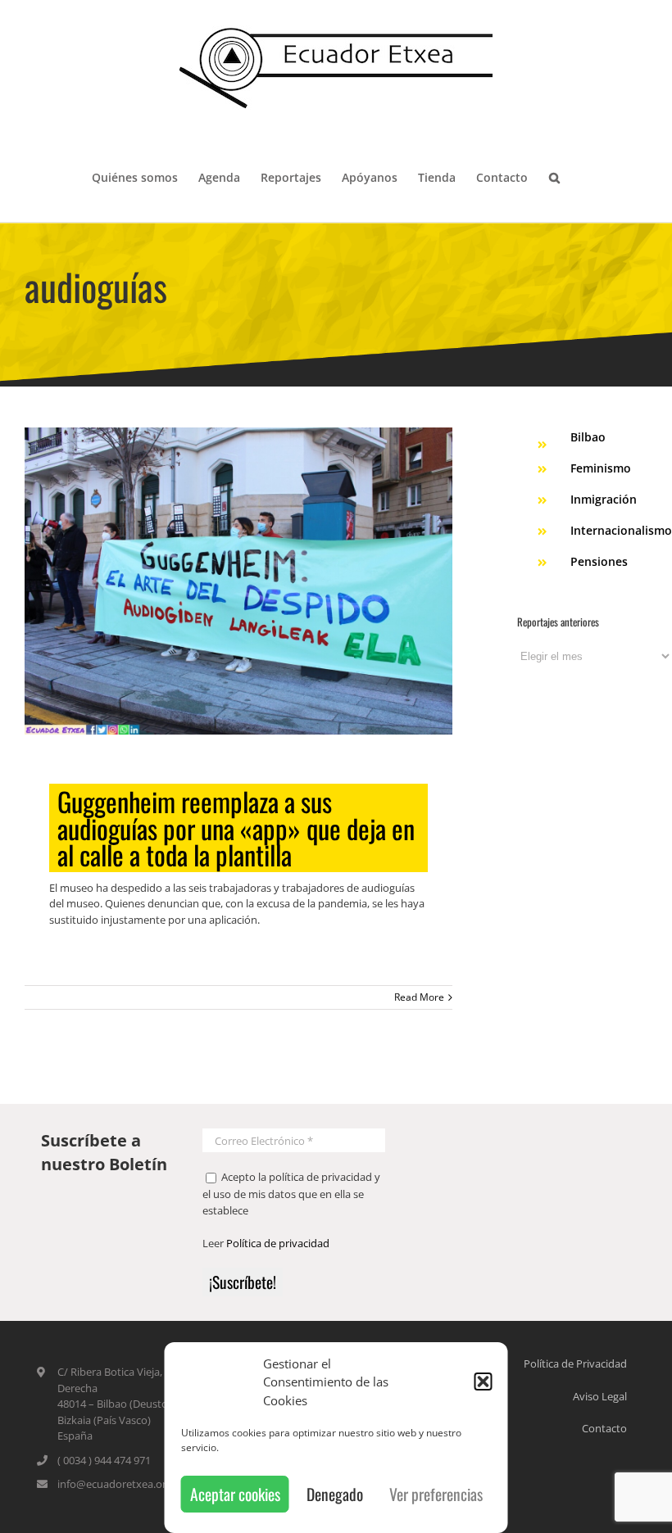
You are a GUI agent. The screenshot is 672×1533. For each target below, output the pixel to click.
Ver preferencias (436, 1494)
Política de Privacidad (575, 1363)
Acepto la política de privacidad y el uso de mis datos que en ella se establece (291, 1193)
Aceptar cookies (235, 1494)
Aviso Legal (600, 1396)
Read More (419, 997)
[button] (483, 1381)
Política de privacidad (277, 1243)
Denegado (334, 1494)
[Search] (554, 176)
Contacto (604, 1428)
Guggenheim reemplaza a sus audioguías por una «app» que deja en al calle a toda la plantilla (236, 828)
